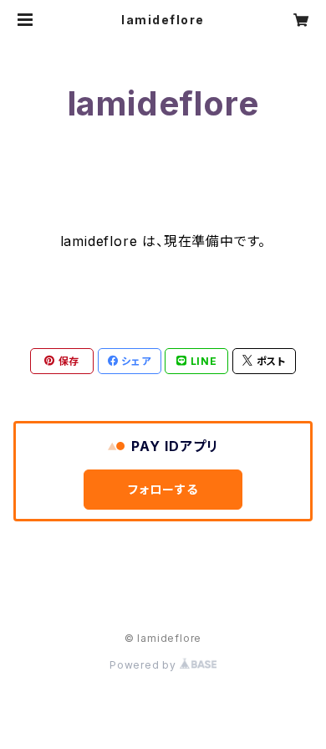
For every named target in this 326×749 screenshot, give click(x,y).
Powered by (145, 665)
